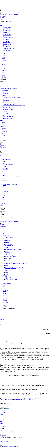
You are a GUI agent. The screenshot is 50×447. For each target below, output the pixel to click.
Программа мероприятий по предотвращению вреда (10, 59)
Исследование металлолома (7, 44)
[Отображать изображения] (0, 9)
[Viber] (5, 408)
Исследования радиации (6, 42)
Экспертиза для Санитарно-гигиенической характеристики (11, 61)
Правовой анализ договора (7, 34)
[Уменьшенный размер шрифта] (0, 1)
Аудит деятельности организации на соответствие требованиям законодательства (14, 49)
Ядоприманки (4, 65)
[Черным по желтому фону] (0, 7)
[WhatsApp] (6, 408)
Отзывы (3, 71)
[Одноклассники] (1, 408)
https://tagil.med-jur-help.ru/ (40, 398)
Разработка (3, 58)
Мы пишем (3, 75)
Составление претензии (6, 28)
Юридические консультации (7, 27)
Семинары (4, 51)
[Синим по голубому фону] (0, 6)
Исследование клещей (6, 45)
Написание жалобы (6, 29)
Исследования (4, 38)
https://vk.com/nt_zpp (6, 399)
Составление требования (6, 30)
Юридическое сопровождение (7, 35)
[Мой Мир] (2, 408)
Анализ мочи (5, 54)
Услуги (1, 25)
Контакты (1, 78)
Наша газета (3, 76)
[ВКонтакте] (0, 408)
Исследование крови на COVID (7, 46)
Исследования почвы (6, 40)
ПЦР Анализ (5, 57)
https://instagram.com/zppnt (29, 399)
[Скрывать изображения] (0, 10)
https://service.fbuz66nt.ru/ (29, 398)
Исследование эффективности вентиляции (9, 43)
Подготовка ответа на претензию (7, 31)
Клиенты (3, 70)
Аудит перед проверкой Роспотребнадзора (9, 48)
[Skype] (7, 408)
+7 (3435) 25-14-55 (3, 16)
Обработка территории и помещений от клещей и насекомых (8, 88)
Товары (1, 421)
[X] (4, 408)
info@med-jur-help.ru (3, 147)
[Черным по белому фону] (0, 4)
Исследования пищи (6, 41)
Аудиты (3, 47)
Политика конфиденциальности (4, 440)
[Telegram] (8, 408)
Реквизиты (3, 72)
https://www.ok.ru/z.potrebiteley (18, 399)
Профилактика (4, 77)
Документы (3, 69)
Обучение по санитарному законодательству (9, 52)
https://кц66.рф (34, 398)
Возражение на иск (6, 32)
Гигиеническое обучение (6, 50)
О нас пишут (3, 135)
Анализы (3, 53)
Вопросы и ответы (4, 131)
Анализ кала (5, 55)
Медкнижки (3, 64)
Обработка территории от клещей (7, 36)
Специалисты (4, 128)
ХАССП (4, 60)
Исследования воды (6, 39)
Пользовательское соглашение (4, 441)
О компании (3, 68)
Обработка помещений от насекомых (8, 37)
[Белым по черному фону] (0, 5)
